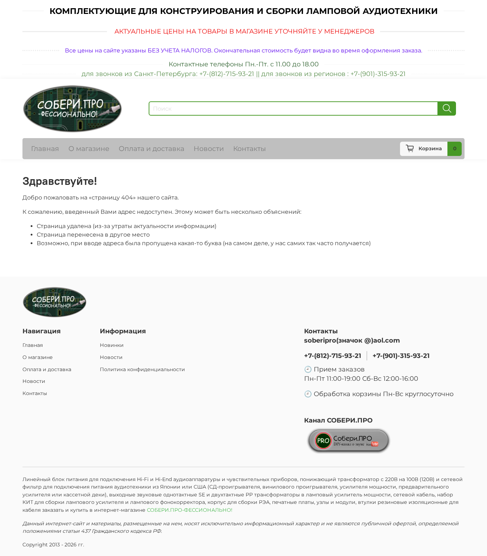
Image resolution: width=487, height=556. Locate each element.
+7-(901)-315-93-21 (401, 355)
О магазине (88, 148)
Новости (209, 148)
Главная (45, 148)
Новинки (112, 345)
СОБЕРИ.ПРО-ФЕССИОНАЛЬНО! (190, 510)
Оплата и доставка (151, 148)
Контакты (249, 148)
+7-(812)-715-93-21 (332, 355)
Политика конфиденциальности (142, 369)
